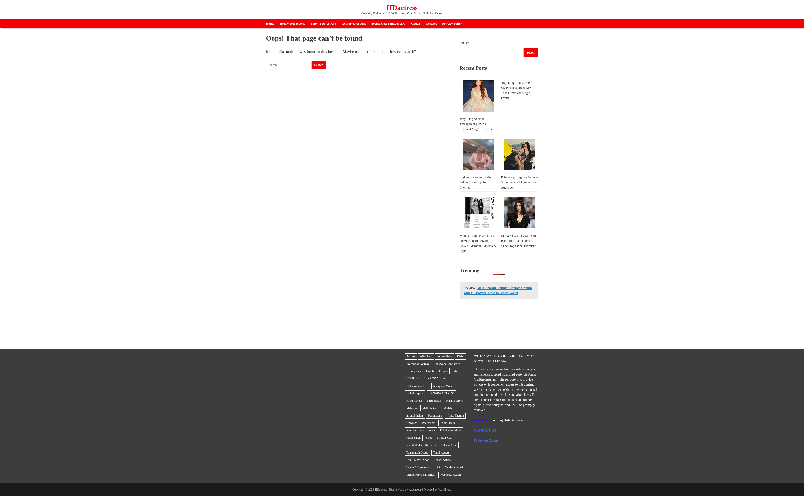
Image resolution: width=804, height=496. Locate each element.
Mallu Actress (430, 408)
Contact (431, 23)
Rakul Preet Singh (450, 430)
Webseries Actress (353, 23)
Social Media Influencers (388, 23)
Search (464, 43)
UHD (437, 467)
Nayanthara (435, 415)
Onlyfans (411, 422)
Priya (432, 430)
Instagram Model (443, 386)
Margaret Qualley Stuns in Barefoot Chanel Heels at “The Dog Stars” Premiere (518, 241)
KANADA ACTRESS (442, 393)
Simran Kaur (444, 437)
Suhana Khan (449, 445)
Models (415, 23)
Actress (410, 356)
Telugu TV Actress (417, 467)
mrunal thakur (414, 415)
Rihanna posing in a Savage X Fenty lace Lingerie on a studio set (519, 183)
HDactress (402, 8)
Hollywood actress (292, 23)
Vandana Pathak (454, 467)
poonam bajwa (415, 430)
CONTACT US (485, 430)
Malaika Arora (454, 400)
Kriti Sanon (434, 400)
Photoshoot (428, 422)
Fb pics (443, 371)
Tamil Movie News (417, 459)
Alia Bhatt (426, 356)
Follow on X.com (486, 440)
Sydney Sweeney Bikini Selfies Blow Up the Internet (476, 183)
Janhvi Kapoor (415, 393)
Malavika (411, 408)
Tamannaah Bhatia (417, 452)
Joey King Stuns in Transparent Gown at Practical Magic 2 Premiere (477, 124)
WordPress (444, 489)
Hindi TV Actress (434, 378)
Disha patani (413, 371)
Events (430, 371)
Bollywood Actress (323, 23)
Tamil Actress (441, 452)
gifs (455, 371)
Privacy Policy (452, 23)
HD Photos (412, 378)
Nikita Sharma (455, 415)
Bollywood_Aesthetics (447, 363)
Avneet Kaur (444, 356)
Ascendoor (415, 489)
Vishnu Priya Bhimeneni (420, 474)
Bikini (460, 356)
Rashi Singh (413, 437)
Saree (429, 437)
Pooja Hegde (447, 422)
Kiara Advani (414, 400)
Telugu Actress (442, 459)
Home (270, 23)
